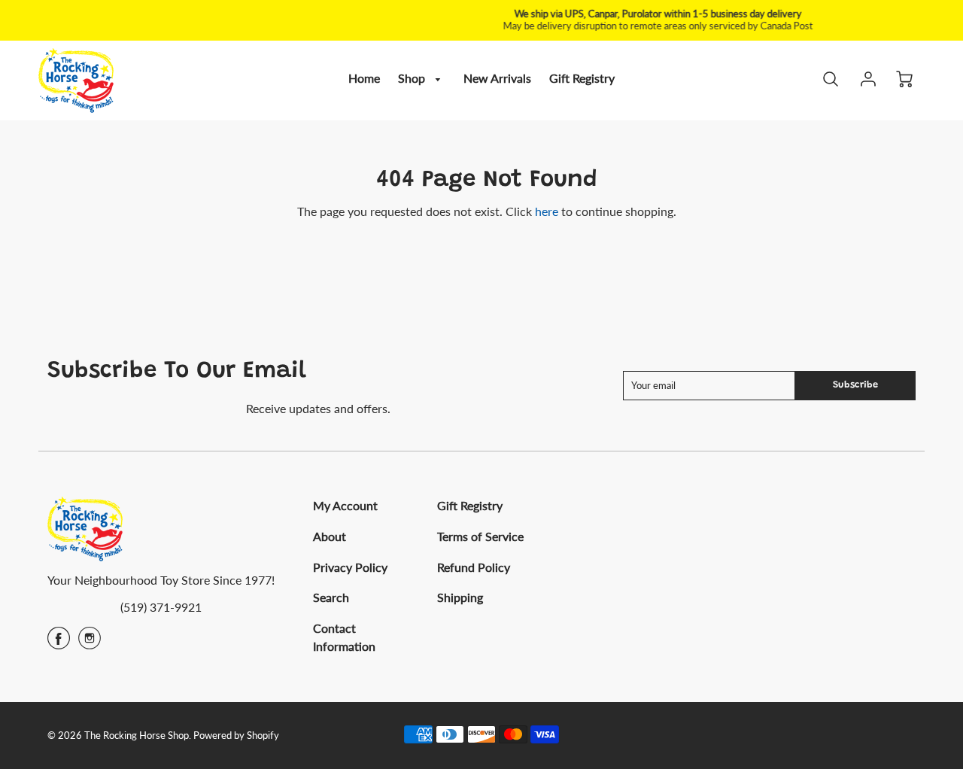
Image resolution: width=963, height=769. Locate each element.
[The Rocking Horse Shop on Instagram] (89, 643)
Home (364, 78)
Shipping (460, 597)
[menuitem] (364, 78)
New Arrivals (497, 78)
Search (331, 597)
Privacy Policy (350, 567)
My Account (345, 505)
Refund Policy (473, 567)
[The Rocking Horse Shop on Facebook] (58, 643)
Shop (413, 78)
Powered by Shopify (236, 735)
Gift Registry (582, 78)
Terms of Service (480, 536)
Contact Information (344, 637)
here (546, 211)
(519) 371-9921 (161, 607)
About (329, 536)
